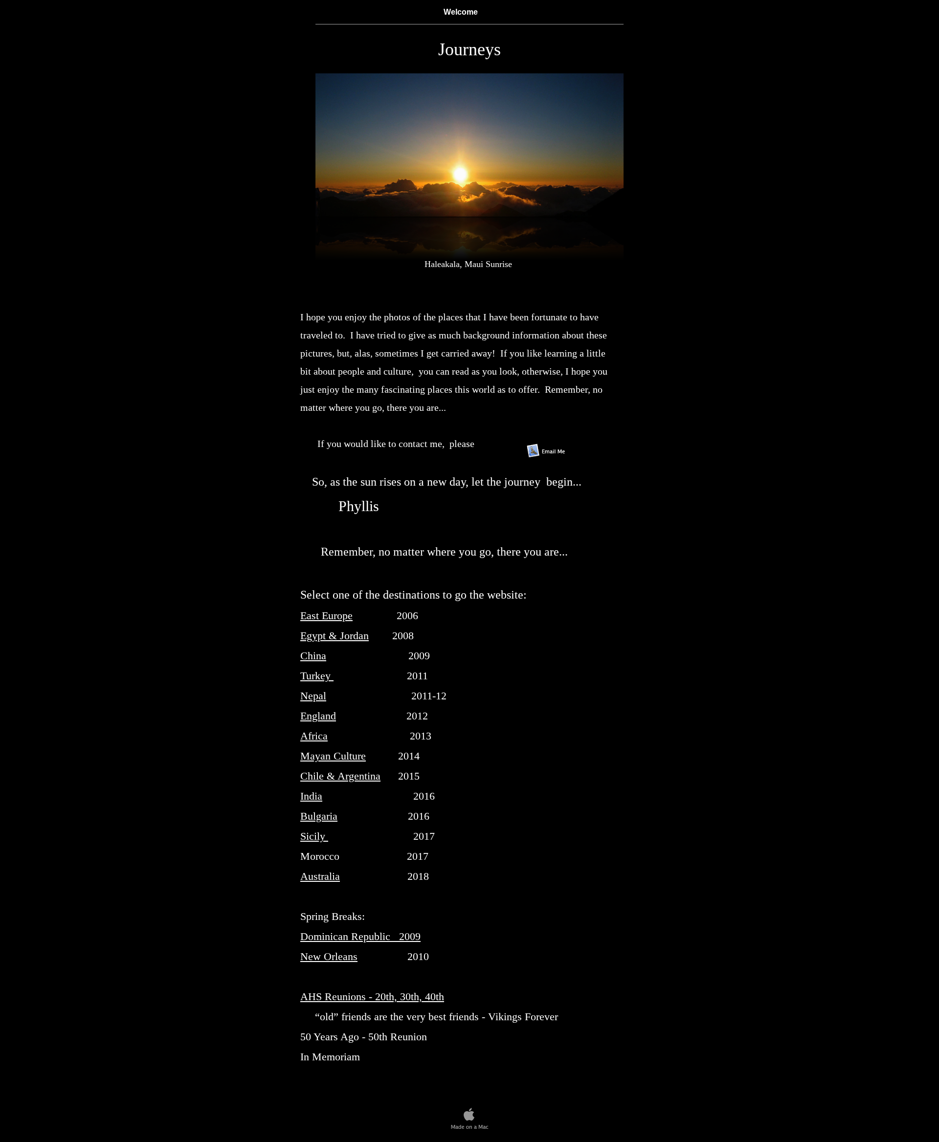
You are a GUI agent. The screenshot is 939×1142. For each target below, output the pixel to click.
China (313, 655)
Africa (314, 736)
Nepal (313, 696)
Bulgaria (318, 816)
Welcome (461, 12)
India (311, 796)
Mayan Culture (333, 756)
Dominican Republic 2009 (360, 936)
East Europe (326, 615)
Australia (320, 876)
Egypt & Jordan (334, 635)
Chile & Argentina (340, 776)
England (318, 716)
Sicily (314, 836)
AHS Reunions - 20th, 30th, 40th (372, 996)
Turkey (317, 676)
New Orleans (329, 956)
